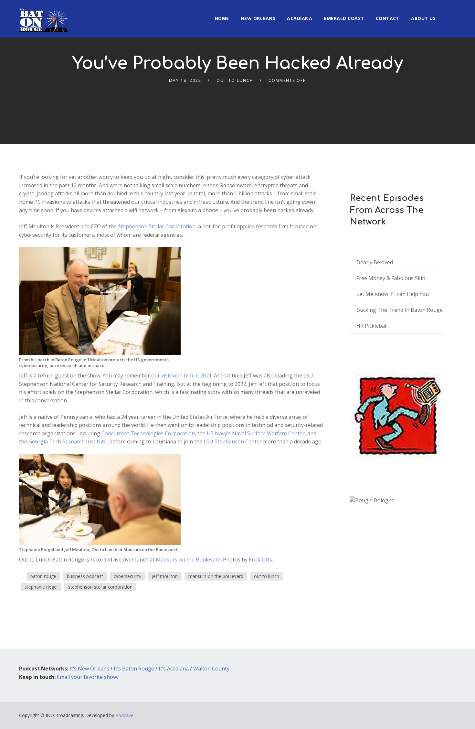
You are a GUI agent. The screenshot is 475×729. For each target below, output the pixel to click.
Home (222, 18)
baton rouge (43, 576)
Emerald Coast (344, 18)
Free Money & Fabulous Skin (390, 278)
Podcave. (124, 715)
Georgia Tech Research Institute (67, 441)
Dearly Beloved (374, 262)
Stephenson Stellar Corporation (156, 226)
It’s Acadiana (174, 668)
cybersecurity (127, 576)
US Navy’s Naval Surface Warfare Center (256, 433)
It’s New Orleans (89, 668)
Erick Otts (260, 559)
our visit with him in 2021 (181, 375)
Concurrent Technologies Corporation (148, 433)
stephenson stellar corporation (100, 587)
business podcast (85, 576)
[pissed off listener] (397, 415)
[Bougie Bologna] (372, 500)
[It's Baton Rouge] (43, 16)
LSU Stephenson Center (233, 441)
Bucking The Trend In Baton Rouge (399, 309)
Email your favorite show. (87, 676)
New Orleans (258, 18)
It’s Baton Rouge (134, 668)
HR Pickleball (371, 325)
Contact (388, 18)
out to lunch (266, 576)
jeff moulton (165, 576)
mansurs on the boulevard (215, 576)
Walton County (211, 668)
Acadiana (299, 18)
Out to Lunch (234, 80)
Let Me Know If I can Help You (392, 294)
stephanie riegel (41, 587)
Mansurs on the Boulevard (188, 559)
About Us (423, 18)
